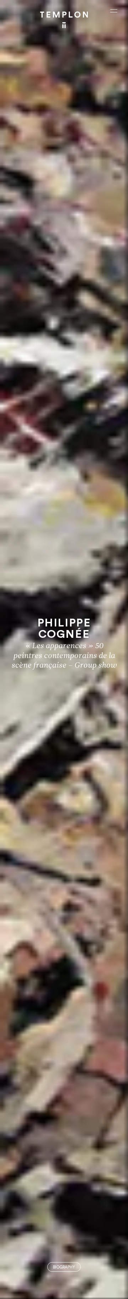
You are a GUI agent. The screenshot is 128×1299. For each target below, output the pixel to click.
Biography (64, 1267)
